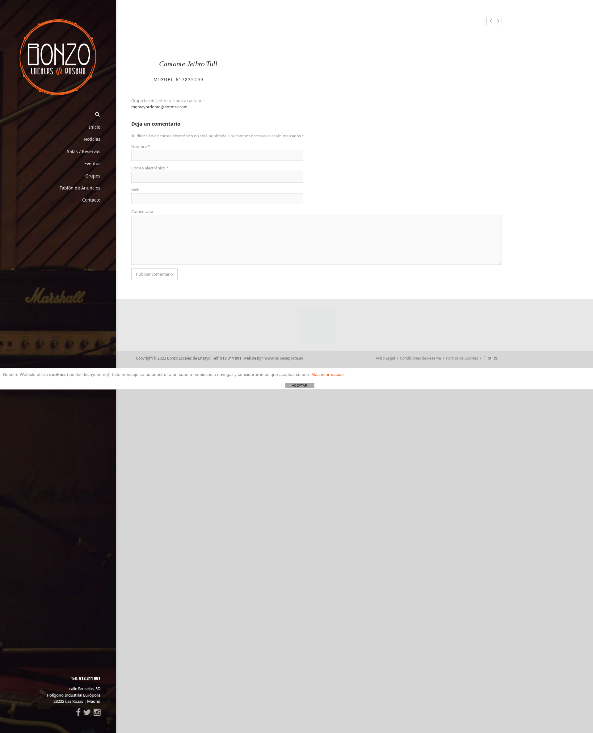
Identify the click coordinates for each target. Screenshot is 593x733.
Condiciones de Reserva (420, 358)
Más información (327, 374)
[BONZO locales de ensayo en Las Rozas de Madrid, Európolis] (57, 57)
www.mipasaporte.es (283, 358)
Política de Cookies (462, 358)
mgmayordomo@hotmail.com (159, 107)
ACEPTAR (299, 385)
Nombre (140, 146)
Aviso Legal (385, 358)
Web (135, 190)
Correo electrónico (149, 168)
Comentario (142, 211)
